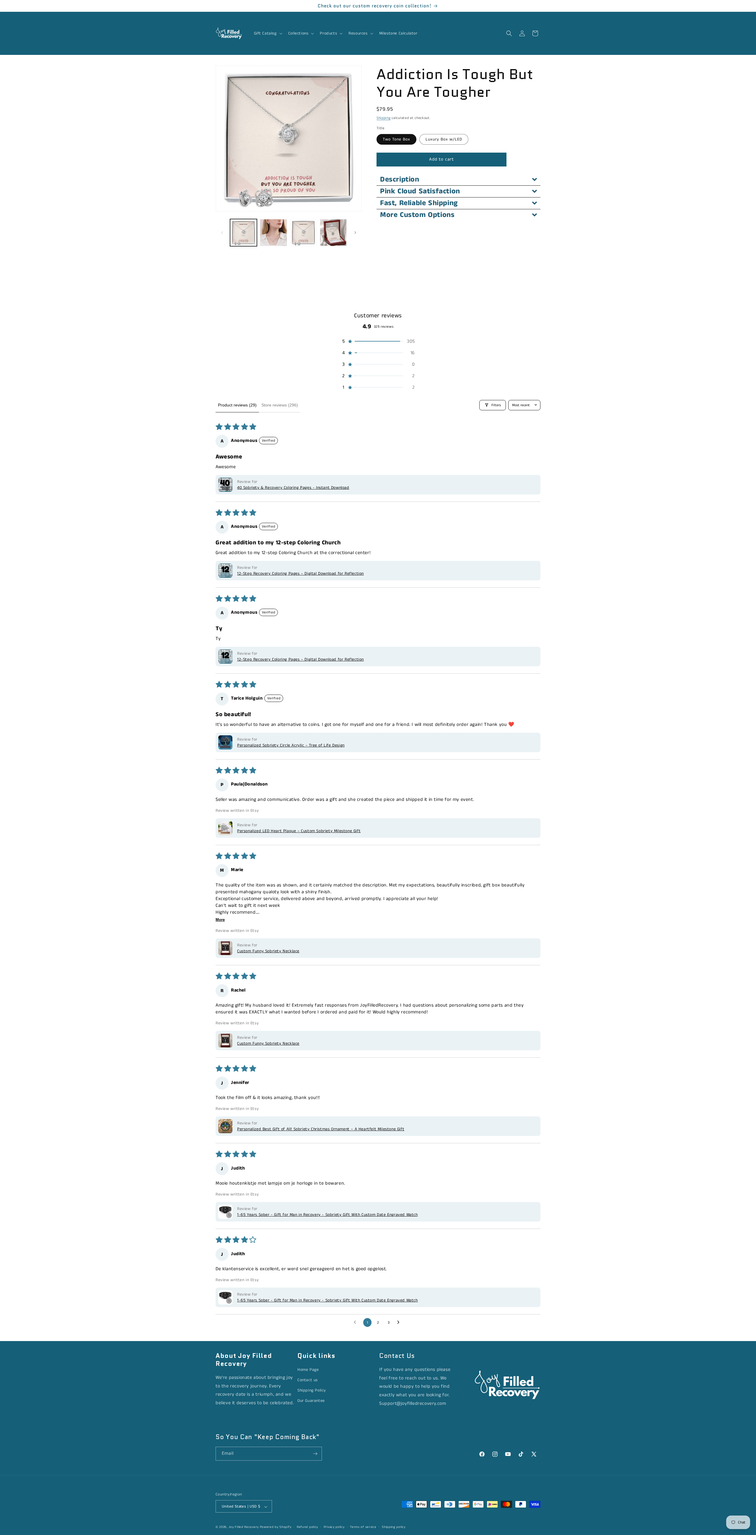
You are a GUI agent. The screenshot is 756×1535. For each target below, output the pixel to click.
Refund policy (307, 1527)
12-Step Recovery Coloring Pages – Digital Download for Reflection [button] (300, 574)
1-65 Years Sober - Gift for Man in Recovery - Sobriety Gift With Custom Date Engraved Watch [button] (327, 1215)
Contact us (307, 1380)
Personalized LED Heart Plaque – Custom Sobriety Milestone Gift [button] (299, 831)
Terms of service (363, 1527)
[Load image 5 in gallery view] (333, 232)
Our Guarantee (311, 1401)
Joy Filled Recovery (244, 1527)
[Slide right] (355, 232)
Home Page (308, 1370)
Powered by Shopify (275, 1527)
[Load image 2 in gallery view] (273, 232)
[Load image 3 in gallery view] (303, 232)
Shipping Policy (311, 1390)
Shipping (384, 117)
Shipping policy (393, 1527)
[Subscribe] (315, 1454)
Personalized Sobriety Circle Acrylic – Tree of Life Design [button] (291, 745)
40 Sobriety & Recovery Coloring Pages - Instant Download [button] (293, 488)
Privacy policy (334, 1527)
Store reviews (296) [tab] (279, 405)
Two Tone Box (396, 139)
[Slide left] (222, 232)
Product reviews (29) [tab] (237, 405)
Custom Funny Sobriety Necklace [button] (268, 951)
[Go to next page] (400, 1322)
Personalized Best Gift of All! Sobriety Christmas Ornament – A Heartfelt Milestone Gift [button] (320, 1129)
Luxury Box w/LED (444, 139)
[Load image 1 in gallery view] (243, 232)
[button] (267, 33)
